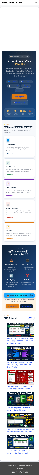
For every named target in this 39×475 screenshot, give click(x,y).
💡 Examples (26, 86)
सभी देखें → (30, 318)
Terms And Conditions (25, 466)
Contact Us (19, 469)
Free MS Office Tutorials (11, 3)
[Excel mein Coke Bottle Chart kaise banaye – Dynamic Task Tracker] (20, 377)
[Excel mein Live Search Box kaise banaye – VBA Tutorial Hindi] (20, 442)
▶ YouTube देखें (26, 306)
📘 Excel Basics (12, 81)
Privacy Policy (11, 466)
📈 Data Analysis (13, 86)
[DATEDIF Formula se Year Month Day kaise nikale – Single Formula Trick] (20, 420)
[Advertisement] (19, 30)
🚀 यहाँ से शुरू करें (19, 97)
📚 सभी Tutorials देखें (19, 102)
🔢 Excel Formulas (25, 81)
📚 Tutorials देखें (12, 306)
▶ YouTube (19, 90)
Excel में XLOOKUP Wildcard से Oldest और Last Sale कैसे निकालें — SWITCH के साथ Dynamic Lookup (20, 341)
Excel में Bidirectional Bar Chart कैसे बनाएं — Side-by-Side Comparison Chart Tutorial (19, 364)
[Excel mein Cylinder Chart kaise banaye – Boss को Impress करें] (20, 399)
